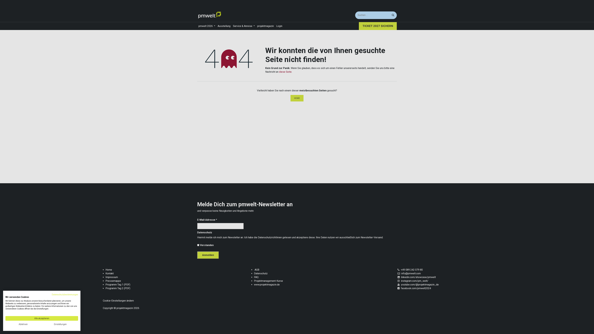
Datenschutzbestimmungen (65, 294)
